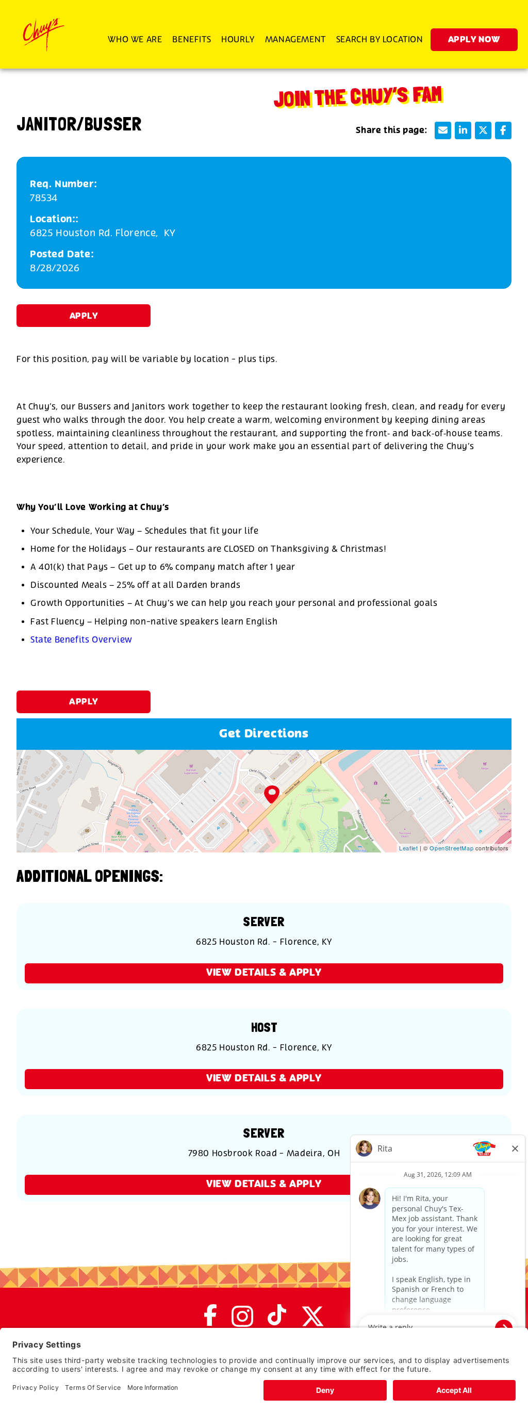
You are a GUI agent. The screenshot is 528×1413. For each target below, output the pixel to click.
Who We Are (135, 39)
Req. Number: (63, 184)
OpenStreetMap (451, 848)
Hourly (238, 39)
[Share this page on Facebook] (503, 130)
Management (295, 39)
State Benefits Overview (81, 640)
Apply (84, 316)
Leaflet (408, 848)
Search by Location (379, 39)
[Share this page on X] (483, 130)
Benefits (191, 39)
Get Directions (263, 734)
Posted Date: (62, 254)
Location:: (54, 219)
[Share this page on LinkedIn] (463, 130)
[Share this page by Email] (443, 130)
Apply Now (474, 40)
